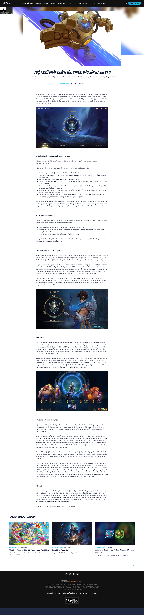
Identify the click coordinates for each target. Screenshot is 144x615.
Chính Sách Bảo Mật (53, 593)
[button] (64, 83)
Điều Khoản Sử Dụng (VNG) (88, 593)
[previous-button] (130, 565)
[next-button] (133, 565)
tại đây (73, 506)
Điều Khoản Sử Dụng (70, 593)
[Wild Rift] (14, 3)
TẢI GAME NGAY (135, 3)
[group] (72, 542)
